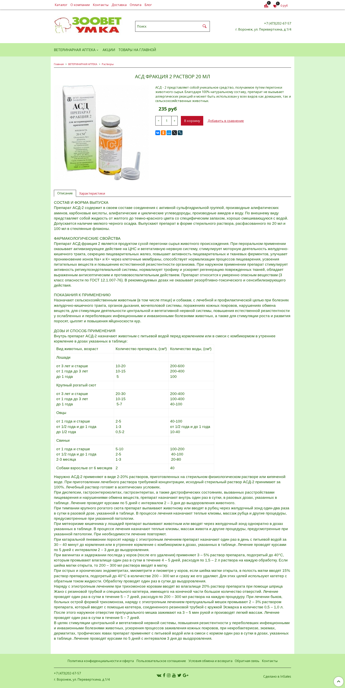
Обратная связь (247, 661)
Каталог (61, 5)
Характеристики (92, 193)
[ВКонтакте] (157, 132)
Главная (59, 64)
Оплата (135, 5)
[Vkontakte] (159, 675)
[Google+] (185, 675)
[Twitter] (179, 675)
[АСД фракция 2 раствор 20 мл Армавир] (101, 132)
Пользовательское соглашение (161, 661)
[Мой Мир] (169, 132)
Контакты (100, 5)
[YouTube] (174, 675)
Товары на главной (137, 49)
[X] (174, 132)
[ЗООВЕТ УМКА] (88, 25)
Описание (65, 193)
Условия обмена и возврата (210, 661)
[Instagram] (169, 675)
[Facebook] (164, 675)
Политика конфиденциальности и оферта (100, 661)
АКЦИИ (109, 49)
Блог (148, 5)
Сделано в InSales (277, 676)
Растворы (108, 64)
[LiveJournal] (180, 132)
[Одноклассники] (163, 132)
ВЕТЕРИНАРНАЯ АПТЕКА (74, 49)
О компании (80, 5)
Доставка (119, 5)
